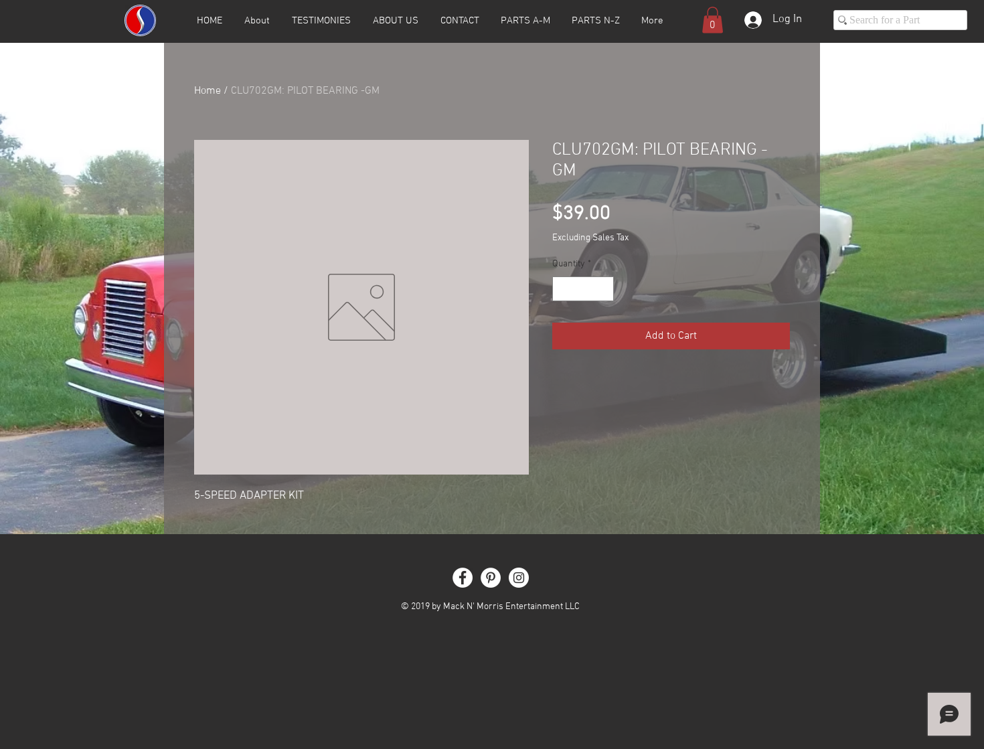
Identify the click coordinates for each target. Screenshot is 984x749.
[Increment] (603, 289)
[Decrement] (562, 289)
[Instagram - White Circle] (519, 578)
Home (207, 91)
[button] (713, 20)
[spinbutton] (583, 289)
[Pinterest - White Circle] (491, 578)
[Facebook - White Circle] (463, 578)
